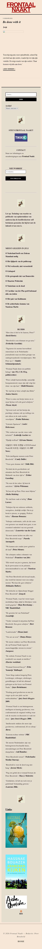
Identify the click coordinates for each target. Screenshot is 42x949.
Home (21, 941)
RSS (21, 913)
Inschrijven (15, 178)
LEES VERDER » (9, 69)
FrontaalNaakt (21, 7)
